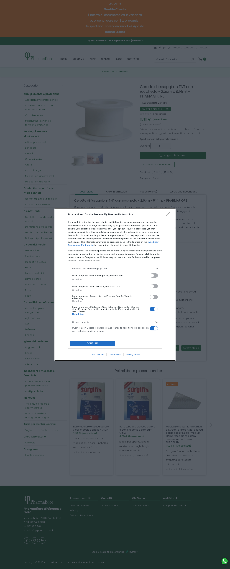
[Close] (169, 215)
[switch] (154, 275)
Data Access (115, 354)
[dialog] (115, 285)
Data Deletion (97, 354)
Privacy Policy (133, 354)
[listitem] (115, 268)
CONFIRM (92, 343)
